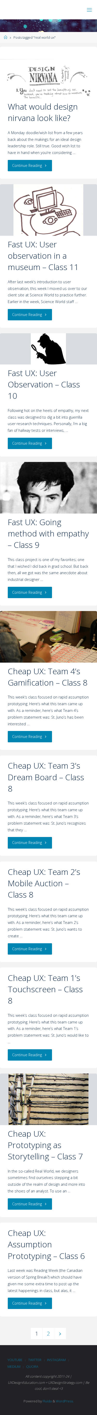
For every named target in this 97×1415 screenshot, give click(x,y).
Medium (14, 1366)
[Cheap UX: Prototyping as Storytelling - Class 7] (48, 1104)
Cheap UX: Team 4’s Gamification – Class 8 (47, 676)
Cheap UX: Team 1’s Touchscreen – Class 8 (45, 989)
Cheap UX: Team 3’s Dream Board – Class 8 (46, 777)
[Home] (5, 37)
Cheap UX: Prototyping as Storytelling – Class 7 (45, 1145)
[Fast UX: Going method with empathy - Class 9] (48, 510)
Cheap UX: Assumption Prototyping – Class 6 (46, 1244)
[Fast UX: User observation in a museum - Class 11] (48, 214)
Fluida (47, 1401)
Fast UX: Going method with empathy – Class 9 (48, 533)
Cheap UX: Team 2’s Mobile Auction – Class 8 (44, 883)
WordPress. (65, 1401)
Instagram (56, 1359)
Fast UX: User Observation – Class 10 (44, 384)
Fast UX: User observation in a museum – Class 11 (43, 256)
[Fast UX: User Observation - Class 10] (48, 348)
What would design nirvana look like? (43, 112)
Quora (32, 1366)
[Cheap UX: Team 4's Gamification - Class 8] (48, 643)
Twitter (34, 1359)
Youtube (15, 1359)
